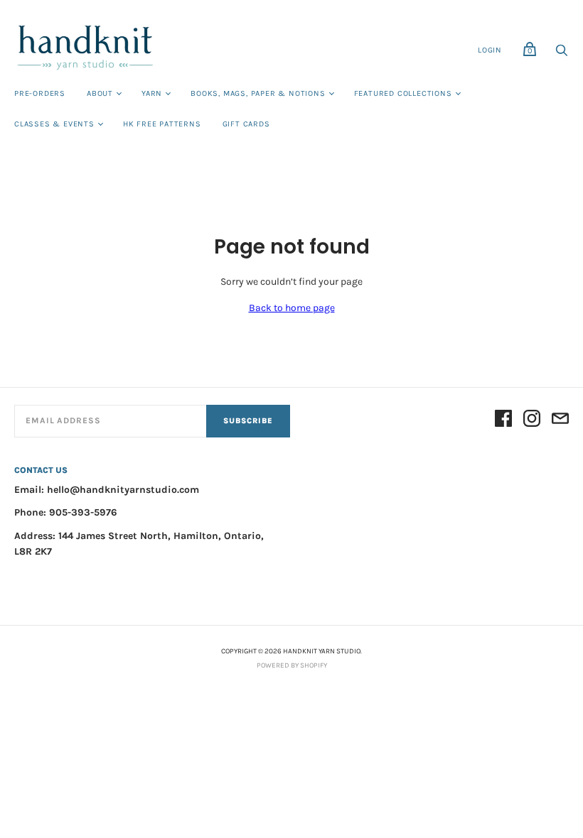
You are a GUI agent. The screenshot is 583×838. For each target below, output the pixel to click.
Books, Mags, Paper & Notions (258, 93)
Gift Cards (246, 124)
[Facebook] (503, 421)
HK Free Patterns (162, 124)
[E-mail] (560, 421)
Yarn (151, 93)
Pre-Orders (39, 93)
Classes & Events (54, 124)
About (100, 93)
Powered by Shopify (292, 665)
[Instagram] (531, 421)
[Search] (562, 54)
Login (490, 50)
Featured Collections (403, 93)
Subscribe (248, 420)
